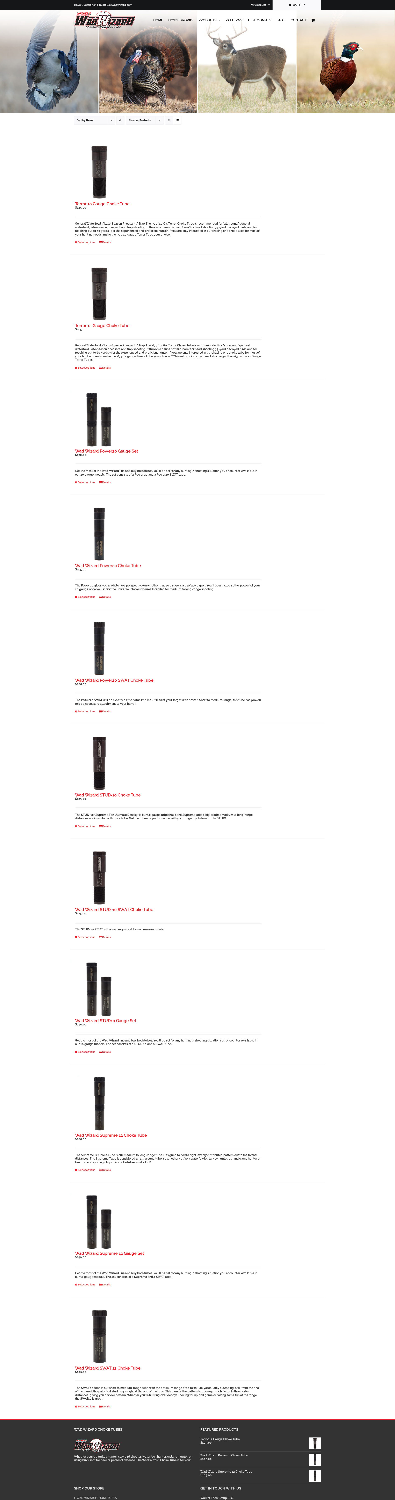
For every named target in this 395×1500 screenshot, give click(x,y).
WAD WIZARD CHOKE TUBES (97, 1498)
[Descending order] (120, 120)
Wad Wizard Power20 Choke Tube (108, 565)
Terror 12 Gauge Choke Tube (102, 325)
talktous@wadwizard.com (115, 4)
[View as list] (177, 120)
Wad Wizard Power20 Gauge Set (106, 451)
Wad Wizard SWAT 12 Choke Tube (108, 1368)
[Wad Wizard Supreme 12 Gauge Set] (99, 1222)
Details (106, 242)
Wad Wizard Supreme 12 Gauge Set (109, 1253)
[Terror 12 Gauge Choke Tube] (99, 294)
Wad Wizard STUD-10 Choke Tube (108, 795)
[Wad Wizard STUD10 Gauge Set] (99, 989)
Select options (86, 242)
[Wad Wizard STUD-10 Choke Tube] (99, 763)
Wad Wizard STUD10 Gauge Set (105, 1020)
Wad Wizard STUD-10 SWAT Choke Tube (114, 909)
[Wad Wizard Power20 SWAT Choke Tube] (99, 649)
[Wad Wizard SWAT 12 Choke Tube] (99, 1336)
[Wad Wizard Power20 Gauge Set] (99, 419)
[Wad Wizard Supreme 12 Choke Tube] (99, 1104)
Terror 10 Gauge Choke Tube (102, 203)
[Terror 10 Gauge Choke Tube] (99, 172)
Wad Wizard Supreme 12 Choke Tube (111, 1135)
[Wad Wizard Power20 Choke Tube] (99, 534)
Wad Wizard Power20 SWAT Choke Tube (114, 680)
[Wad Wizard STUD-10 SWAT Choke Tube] (99, 878)
